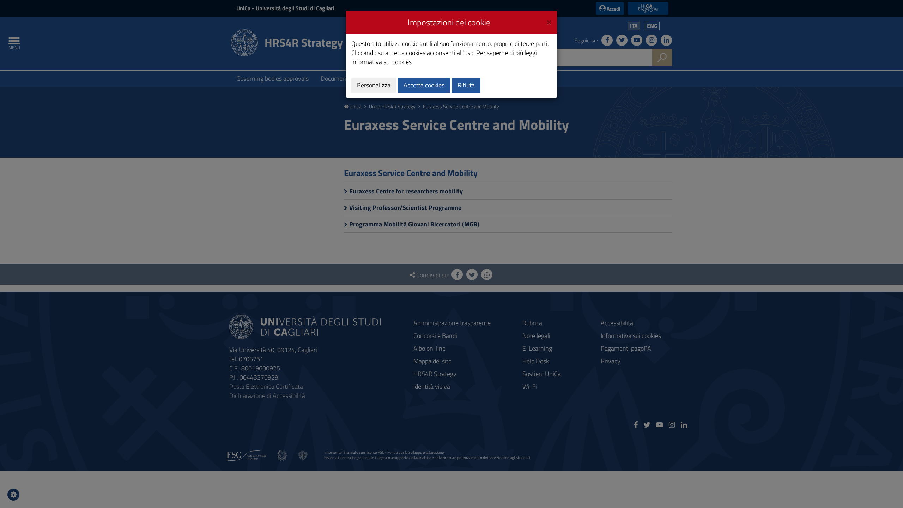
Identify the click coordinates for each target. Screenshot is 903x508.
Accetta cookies (424, 85)
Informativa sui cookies (381, 62)
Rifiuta (466, 85)
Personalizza (373, 85)
